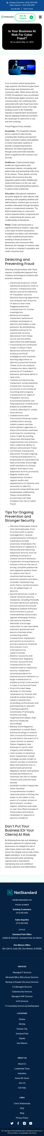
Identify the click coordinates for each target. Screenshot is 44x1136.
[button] (40, 17)
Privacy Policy (13, 1133)
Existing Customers (22, 909)
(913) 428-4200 (22, 913)
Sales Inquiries (22, 920)
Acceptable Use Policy (27, 1133)
